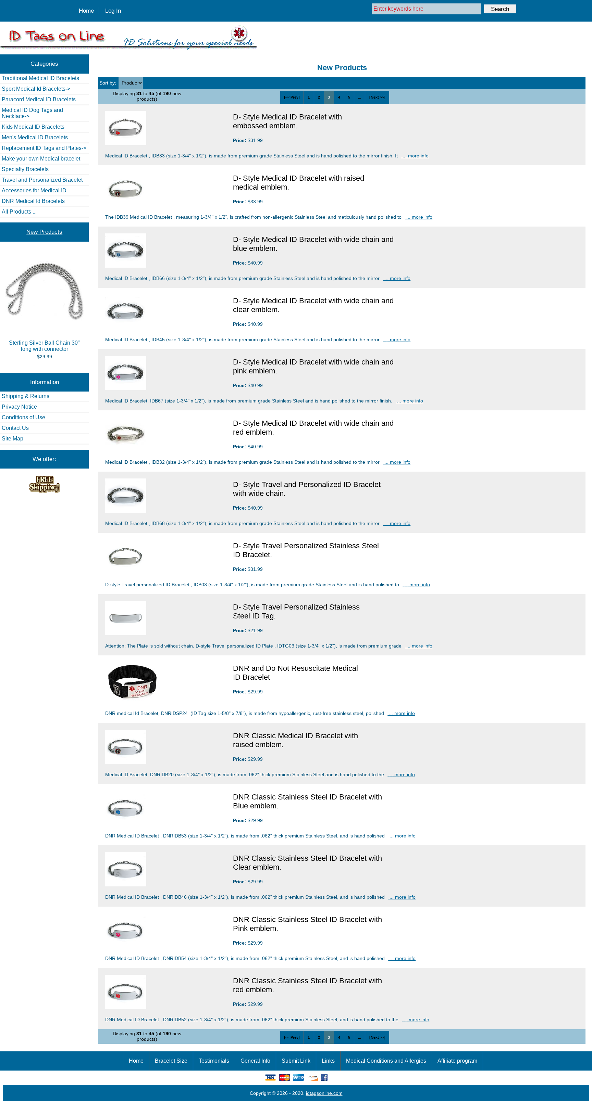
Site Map (12, 438)
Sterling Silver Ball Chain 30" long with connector (44, 346)
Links (328, 1061)
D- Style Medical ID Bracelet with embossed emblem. (287, 121)
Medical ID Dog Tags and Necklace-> (32, 113)
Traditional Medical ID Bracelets (40, 78)
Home (86, 10)
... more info (415, 155)
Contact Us (15, 428)
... (359, 97)
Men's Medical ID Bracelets (35, 137)
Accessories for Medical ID (34, 190)
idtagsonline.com (324, 1093)
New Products (44, 231)
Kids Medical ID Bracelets (33, 127)
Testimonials (214, 1061)
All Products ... (19, 212)
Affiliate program (457, 1061)
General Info (255, 1061)
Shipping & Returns (25, 396)
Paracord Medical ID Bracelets (39, 99)
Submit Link (296, 1061)
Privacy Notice (19, 407)
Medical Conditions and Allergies (386, 1061)
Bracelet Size (171, 1061)
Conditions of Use (23, 417)
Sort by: (108, 83)
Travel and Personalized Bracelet (42, 180)
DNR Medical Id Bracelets (33, 201)
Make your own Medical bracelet (41, 159)
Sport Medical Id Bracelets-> (36, 89)
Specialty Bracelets (25, 169)
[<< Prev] (292, 97)
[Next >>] (377, 97)
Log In (113, 10)
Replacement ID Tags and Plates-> (44, 148)
